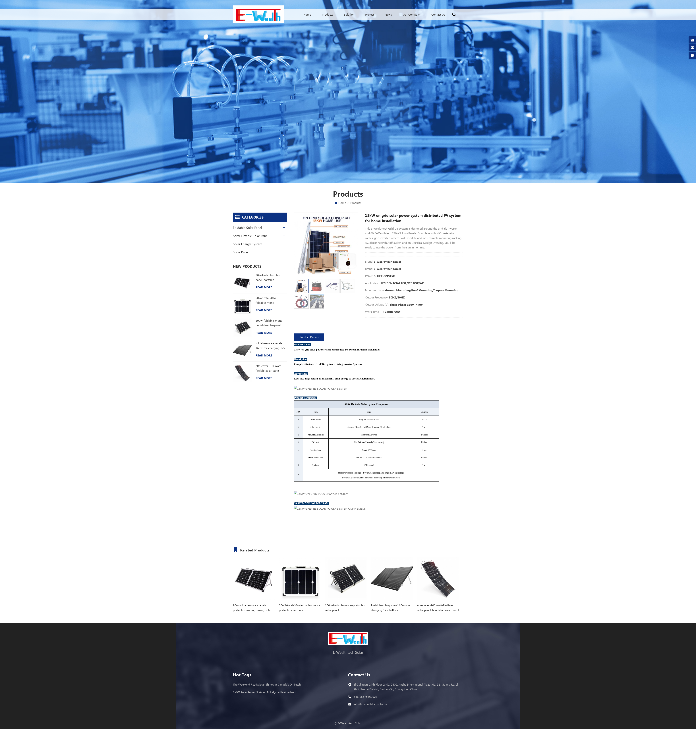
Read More (264, 287)
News (388, 14)
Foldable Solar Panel (247, 227)
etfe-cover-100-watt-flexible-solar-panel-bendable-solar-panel (269, 368)
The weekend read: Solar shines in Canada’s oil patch (267, 684)
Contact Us (438, 14)
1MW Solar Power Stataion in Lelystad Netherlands (265, 692)
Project (369, 14)
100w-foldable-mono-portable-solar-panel (269, 323)
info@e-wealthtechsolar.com (371, 704)
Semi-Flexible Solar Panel (250, 236)
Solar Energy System (247, 244)
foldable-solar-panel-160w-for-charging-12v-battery (271, 345)
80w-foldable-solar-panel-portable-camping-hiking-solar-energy (269, 277)
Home (307, 14)
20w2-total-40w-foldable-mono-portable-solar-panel (268, 300)
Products (327, 14)
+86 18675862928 (365, 696)
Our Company (411, 14)
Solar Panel (240, 252)
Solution (349, 14)
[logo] (258, 15)
